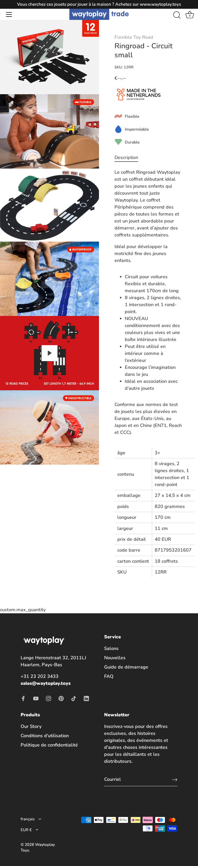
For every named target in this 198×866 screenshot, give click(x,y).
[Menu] (9, 14)
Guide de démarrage (126, 667)
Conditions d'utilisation (45, 736)
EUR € (26, 830)
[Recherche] (177, 15)
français (28, 819)
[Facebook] (23, 698)
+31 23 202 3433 (40, 676)
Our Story (31, 726)
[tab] (128, 157)
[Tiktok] (73, 698)
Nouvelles (115, 658)
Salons (111, 648)
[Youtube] (35, 698)
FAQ (108, 676)
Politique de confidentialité (49, 745)
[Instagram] (48, 698)
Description (126, 157)
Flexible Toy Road (133, 37)
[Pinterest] (61, 698)
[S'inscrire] (174, 779)
